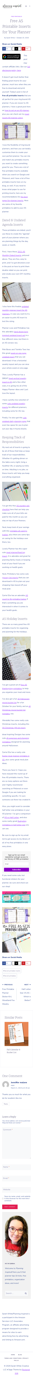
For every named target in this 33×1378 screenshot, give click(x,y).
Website (6, 1189)
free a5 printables (9, 976)
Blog (20, 1354)
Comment (8, 1130)
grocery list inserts (10, 577)
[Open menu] (26, 6)
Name (6, 1167)
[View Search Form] (30, 6)
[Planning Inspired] (12, 6)
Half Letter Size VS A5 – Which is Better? (25, 993)
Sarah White (10, 38)
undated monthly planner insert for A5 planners (15, 310)
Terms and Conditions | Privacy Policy (16, 1359)
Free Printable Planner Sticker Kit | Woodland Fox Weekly (8, 994)
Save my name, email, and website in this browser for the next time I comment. (17, 1198)
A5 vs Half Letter (11, 817)
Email (6, 1178)
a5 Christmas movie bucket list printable (16, 710)
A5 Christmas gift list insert (13, 728)
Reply (6, 1104)
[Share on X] (16, 49)
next (26, 1042)
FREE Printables (16, 16)
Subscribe (16, 869)
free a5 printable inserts (11, 971)
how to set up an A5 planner (17, 110)
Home (13, 1354)
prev (7, 1042)
